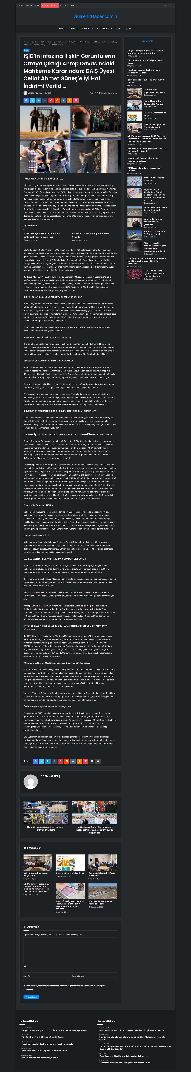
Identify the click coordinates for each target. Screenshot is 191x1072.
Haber (74, 29)
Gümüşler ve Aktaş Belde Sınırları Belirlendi (100, 902)
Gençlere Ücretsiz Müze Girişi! (70, 873)
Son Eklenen (147, 41)
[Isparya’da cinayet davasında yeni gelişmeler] (134, 222)
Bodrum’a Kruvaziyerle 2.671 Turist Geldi (154, 233)
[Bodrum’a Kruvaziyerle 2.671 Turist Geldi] (134, 235)
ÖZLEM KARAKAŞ (35, 93)
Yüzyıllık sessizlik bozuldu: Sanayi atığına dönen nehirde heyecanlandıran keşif (155, 247)
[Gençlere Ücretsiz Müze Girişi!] (70, 862)
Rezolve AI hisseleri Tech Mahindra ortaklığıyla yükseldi (82, 5)
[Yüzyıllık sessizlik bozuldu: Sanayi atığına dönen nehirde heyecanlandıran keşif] (134, 247)
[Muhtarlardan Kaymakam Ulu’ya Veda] (38, 862)
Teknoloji (107, 29)
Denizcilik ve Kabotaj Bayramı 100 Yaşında (154, 102)
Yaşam (118, 29)
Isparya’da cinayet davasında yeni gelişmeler (153, 222)
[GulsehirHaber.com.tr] (95, 16)
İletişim (128, 29)
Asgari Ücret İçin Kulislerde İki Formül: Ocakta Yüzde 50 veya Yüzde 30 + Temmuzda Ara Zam (70, 905)
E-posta (27, 976)
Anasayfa (63, 29)
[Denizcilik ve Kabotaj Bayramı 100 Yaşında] (134, 105)
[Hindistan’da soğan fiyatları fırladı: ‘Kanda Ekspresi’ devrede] (134, 274)
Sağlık (95, 29)
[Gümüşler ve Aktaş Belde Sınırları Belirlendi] (102, 891)
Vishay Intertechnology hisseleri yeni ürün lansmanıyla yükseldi (147, 150)
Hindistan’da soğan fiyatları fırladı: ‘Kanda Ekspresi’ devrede (154, 273)
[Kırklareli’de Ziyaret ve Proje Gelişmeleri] (102, 862)
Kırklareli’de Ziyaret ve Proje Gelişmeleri (101, 874)
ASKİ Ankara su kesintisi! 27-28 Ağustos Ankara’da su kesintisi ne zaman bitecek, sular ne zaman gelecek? (37, 888)
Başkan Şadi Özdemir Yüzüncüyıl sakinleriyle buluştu (142, 159)
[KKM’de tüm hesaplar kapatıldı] (134, 181)
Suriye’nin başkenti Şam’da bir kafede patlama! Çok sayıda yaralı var (145, 52)
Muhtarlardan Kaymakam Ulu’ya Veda (36, 874)
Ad (25, 966)
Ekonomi (85, 29)
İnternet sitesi (78, 976)
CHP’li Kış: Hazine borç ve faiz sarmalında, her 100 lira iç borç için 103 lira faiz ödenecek (147, 261)
